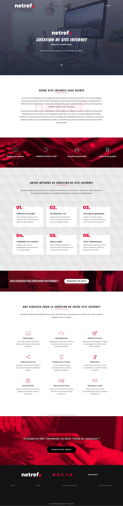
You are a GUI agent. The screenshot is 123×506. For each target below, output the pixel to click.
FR (66, 503)
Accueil (49, 415)
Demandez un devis (76, 281)
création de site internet (58, 415)
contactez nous (61, 449)
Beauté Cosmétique (71, 415)
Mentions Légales (61, 503)
